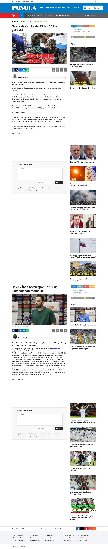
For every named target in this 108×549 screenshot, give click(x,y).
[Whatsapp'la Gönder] (27, 70)
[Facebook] (13, 70)
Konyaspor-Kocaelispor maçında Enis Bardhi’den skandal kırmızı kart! (51, 15)
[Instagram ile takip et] (65, 77)
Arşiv (32, 1)
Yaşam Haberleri (84, 540)
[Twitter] (17, 70)
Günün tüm (90, 15)
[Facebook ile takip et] (78, 528)
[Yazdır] (53, 70)
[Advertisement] (39, 148)
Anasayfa (16, 21)
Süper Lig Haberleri (18, 538)
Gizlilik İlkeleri (58, 529)
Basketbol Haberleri (51, 538)
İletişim (51, 529)
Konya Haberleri (50, 535)
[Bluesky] (20, 70)
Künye (45, 529)
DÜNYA (23, 21)
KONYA (42, 8)
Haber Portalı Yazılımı (19, 546)
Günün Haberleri (25, 1)
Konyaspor (56, 349)
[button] (57, 70)
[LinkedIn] (24, 70)
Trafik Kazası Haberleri (19, 540)
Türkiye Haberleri (18, 535)
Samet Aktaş (22, 338)
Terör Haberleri (50, 540)
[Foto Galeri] (95, 1)
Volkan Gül (21, 77)
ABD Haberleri (83, 538)
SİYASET (58, 8)
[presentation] (17, 15)
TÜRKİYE (76, 8)
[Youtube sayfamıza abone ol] (86, 528)
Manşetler (17, 1)
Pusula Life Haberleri (85, 535)
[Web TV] (91, 1)
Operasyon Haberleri (68, 538)
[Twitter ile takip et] (65, 338)
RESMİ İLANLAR (67, 8)
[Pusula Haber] (24, 8)
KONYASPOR (50, 8)
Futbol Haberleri (34, 535)
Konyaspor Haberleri (68, 535)
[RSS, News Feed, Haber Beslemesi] (94, 528)
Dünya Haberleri (67, 540)
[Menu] (85, 7)
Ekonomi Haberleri (35, 540)
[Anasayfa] (13, 1)
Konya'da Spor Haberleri (36, 538)
